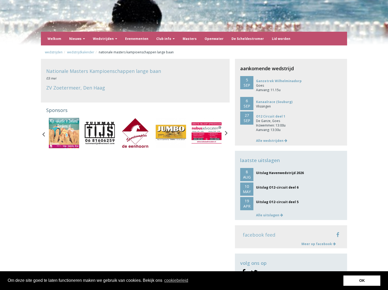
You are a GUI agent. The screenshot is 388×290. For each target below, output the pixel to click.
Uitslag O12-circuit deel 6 (277, 187)
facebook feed (259, 235)
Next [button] (226, 133)
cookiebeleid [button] (176, 280)
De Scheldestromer (247, 38)
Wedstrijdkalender (80, 52)
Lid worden (281, 38)
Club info (164, 38)
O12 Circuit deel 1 (270, 116)
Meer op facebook (317, 244)
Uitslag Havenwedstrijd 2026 (280, 173)
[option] (64, 133)
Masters (190, 38)
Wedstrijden (104, 38)
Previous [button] (46, 133)
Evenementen (136, 38)
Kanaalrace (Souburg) (274, 102)
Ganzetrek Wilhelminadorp (279, 81)
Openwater (214, 38)
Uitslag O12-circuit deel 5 (277, 202)
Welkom (54, 38)
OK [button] (362, 280)
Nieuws (75, 38)
